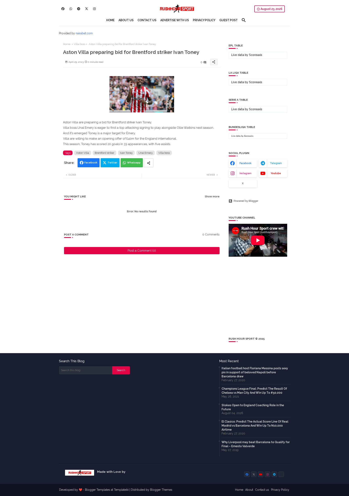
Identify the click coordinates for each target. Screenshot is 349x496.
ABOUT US (126, 20)
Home (66, 44)
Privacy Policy (280, 489)
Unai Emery (145, 152)
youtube (276, 173)
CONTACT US (147, 20)
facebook (245, 163)
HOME (110, 20)
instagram (245, 173)
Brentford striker (104, 152)
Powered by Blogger (246, 200)
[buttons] (62, 9)
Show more (212, 196)
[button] (244, 20)
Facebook (90, 162)
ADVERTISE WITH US (174, 20)
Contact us (262, 489)
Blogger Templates (97, 489)
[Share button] (148, 162)
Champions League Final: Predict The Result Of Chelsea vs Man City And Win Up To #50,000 (254, 390)
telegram (276, 163)
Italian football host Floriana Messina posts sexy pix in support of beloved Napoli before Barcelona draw (255, 372)
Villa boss (79, 44)
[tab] (110, 20)
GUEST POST (228, 20)
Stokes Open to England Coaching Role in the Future (253, 407)
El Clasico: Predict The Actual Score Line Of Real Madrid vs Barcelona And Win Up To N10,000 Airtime (255, 425)
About (249, 489)
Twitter (112, 162)
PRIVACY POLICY (204, 20)
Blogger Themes (161, 489)
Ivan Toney (126, 152)
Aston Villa (82, 152)
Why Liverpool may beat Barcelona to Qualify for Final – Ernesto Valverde (256, 444)
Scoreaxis (255, 55)
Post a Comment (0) (142, 250)
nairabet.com (84, 33)
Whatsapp (134, 162)
